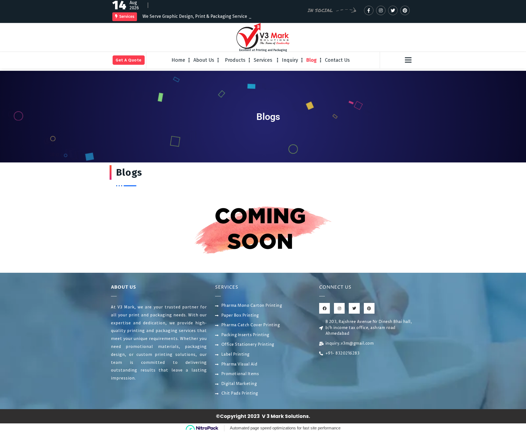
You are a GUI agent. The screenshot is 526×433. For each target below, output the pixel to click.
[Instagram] (339, 307)
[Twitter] (354, 307)
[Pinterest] (369, 307)
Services (264, 59)
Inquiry (290, 59)
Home (178, 59)
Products (235, 59)
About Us (203, 59)
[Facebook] (324, 307)
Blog (311, 59)
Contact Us (337, 59)
